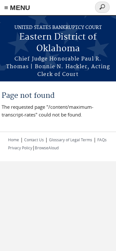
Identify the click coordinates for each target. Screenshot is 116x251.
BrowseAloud (47, 147)
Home (13, 139)
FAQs (102, 139)
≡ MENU (17, 7)
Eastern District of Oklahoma (58, 43)
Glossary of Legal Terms (70, 139)
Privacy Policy (20, 147)
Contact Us (34, 139)
